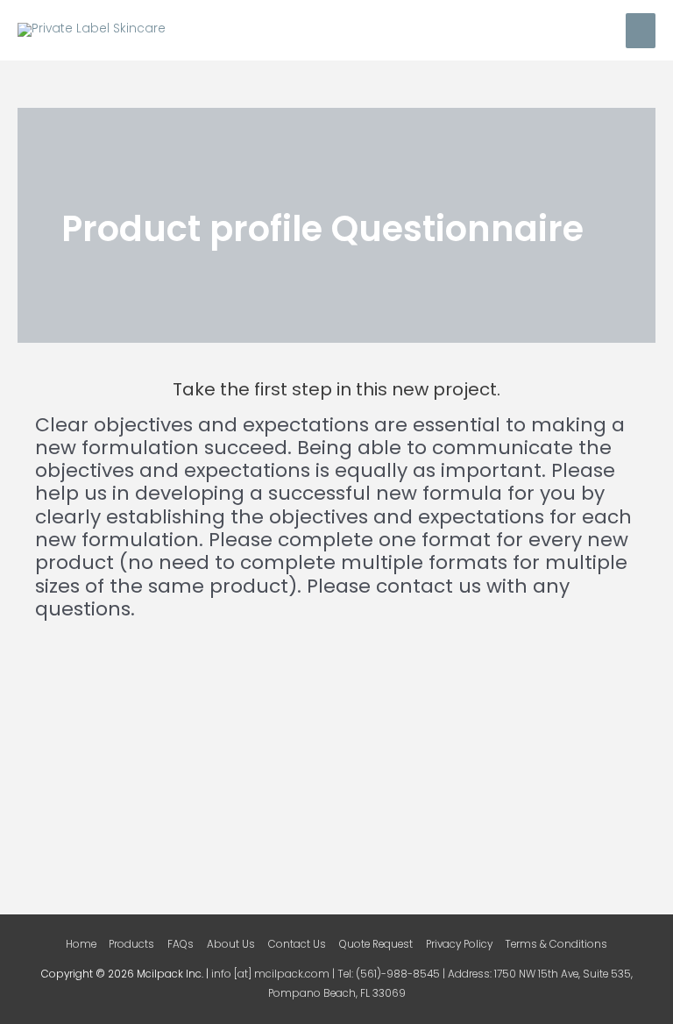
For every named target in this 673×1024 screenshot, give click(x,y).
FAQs (180, 944)
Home (81, 944)
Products (131, 944)
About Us (231, 944)
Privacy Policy (459, 944)
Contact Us (297, 944)
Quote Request (376, 944)
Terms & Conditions (556, 944)
